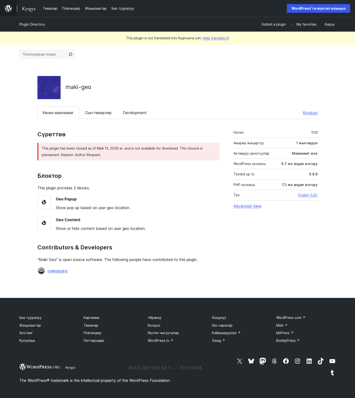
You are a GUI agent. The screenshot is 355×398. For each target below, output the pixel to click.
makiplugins (58, 270)
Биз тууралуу (30, 318)
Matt (282, 325)
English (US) (308, 195)
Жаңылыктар (30, 325)
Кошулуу (219, 318)
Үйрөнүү (154, 318)
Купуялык (27, 340)
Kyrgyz (70, 367)
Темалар (91, 325)
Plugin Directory (32, 24)
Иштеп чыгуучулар (163, 333)
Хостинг (26, 333)
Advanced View (248, 206)
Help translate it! (216, 38)
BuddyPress (288, 340)
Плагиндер (92, 333)
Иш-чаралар (222, 325)
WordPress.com (290, 318)
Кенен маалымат (58, 112)
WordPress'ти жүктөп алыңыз (318, 8)
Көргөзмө (91, 318)
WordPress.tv (160, 340)
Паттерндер (94, 340)
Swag (218, 340)
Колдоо (310, 112)
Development (135, 112)
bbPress (285, 333)
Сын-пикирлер (98, 112)
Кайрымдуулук (226, 333)
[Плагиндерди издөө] (70, 54)
